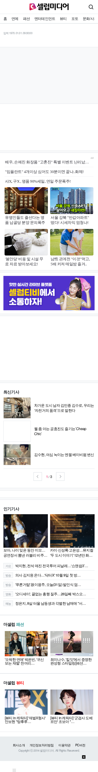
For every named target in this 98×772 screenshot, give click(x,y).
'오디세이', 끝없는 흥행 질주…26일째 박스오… (45, 593)
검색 (91, 7)
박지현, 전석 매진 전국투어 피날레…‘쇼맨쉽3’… (46, 565)
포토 (74, 18)
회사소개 (19, 745)
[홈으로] (49, 6)
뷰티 (63, 18)
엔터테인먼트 (44, 18)
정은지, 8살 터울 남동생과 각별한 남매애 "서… (45, 603)
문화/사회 (90, 18)
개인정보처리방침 (42, 745)
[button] (38, 476)
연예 (14, 18)
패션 (26, 18)
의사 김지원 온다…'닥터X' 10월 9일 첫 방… (43, 575)
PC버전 (80, 745)
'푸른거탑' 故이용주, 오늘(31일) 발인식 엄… (43, 584)
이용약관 (64, 745)
